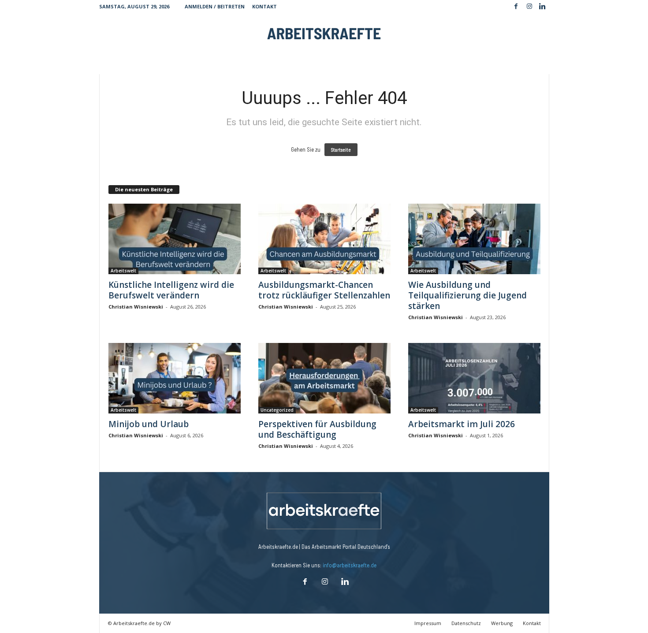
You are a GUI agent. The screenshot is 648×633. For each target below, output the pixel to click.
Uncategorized (277, 410)
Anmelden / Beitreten (215, 6)
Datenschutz (466, 623)
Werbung (502, 623)
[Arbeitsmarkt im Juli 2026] (474, 378)
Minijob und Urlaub (148, 424)
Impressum (427, 623)
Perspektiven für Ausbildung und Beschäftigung (317, 429)
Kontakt (264, 6)
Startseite (341, 150)
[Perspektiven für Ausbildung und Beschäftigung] (324, 378)
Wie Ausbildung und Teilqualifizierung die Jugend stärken (467, 295)
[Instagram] (529, 6)
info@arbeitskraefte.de (349, 565)
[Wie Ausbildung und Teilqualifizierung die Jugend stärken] (474, 239)
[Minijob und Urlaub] (174, 378)
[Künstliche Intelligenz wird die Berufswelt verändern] (174, 239)
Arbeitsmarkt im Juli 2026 (461, 424)
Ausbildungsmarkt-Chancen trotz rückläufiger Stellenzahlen (324, 290)
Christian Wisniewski (135, 306)
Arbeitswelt (123, 271)
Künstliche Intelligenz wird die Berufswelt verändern (171, 290)
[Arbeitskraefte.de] (324, 33)
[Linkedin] (542, 6)
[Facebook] (516, 6)
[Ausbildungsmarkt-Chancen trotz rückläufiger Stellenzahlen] (324, 239)
